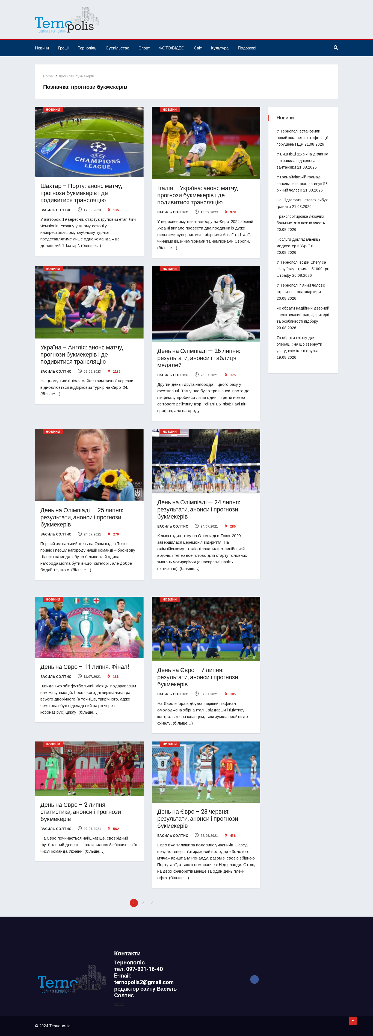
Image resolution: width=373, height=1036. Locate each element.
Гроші (63, 48)
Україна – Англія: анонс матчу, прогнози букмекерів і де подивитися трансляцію (81, 354)
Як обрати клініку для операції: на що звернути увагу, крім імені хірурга (299, 344)
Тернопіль (87, 48)
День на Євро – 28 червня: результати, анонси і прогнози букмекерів (197, 818)
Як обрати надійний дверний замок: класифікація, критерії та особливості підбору (303, 314)
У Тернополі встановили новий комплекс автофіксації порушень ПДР (302, 137)
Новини (42, 48)
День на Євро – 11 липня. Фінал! (84, 667)
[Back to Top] (353, 1021)
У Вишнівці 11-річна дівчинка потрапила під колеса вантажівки (302, 160)
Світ (198, 48)
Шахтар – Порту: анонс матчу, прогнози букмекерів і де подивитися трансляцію (81, 193)
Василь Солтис (55, 210)
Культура (220, 48)
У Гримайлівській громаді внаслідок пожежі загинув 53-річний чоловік (303, 183)
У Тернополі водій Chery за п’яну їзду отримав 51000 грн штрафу (303, 269)
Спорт (144, 48)
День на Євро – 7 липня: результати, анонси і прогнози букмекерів (197, 677)
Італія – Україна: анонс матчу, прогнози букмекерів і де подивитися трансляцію (197, 195)
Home (48, 76)
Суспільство (117, 48)
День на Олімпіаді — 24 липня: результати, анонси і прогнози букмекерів (198, 509)
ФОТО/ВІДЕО (172, 48)
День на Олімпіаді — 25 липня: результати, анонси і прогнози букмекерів (81, 517)
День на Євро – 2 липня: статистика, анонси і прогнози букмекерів (80, 811)
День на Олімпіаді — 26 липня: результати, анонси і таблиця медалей (198, 358)
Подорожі (247, 48)
